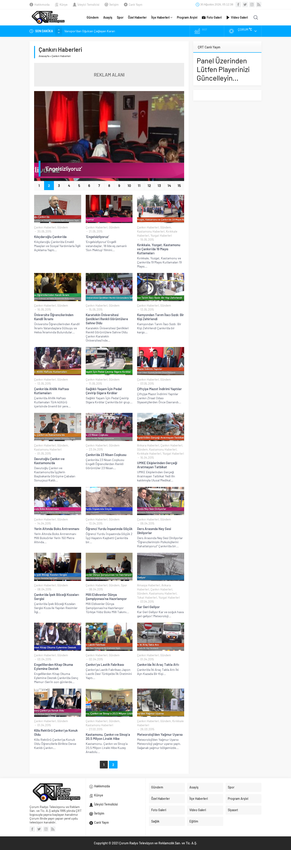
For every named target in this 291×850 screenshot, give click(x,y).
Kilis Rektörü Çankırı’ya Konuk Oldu (56, 732)
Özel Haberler (137, 17)
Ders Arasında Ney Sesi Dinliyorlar (154, 531)
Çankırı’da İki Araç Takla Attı (158, 664)
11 (139, 185)
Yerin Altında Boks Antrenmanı (56, 529)
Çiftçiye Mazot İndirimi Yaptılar (159, 389)
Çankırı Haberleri (45, 227)
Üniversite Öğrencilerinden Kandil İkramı (53, 317)
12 (149, 185)
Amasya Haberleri (148, 585)
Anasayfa (44, 55)
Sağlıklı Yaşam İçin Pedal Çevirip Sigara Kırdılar (104, 391)
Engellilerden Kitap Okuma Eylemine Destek (53, 666)
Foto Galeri (214, 17)
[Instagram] (252, 4)
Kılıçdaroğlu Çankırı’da (50, 237)
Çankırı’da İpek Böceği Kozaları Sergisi (56, 596)
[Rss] (258, 4)
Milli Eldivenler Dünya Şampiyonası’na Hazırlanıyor (106, 596)
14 (169, 185)
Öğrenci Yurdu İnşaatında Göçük (109, 529)
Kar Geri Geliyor (148, 607)
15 (179, 185)
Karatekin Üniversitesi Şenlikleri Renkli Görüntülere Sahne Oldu (107, 319)
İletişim (114, 4)
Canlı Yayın (135, 4)
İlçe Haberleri (160, 17)
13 (159, 185)
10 (129, 185)
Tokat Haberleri (147, 597)
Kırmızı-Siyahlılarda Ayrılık (81, 31)
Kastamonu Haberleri (151, 231)
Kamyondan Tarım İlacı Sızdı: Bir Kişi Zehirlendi (160, 317)
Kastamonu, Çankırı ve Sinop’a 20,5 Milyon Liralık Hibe (108, 736)
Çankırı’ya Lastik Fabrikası (105, 664)
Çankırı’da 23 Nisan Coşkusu (106, 455)
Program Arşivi (187, 17)
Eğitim (193, 821)
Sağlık (155, 821)
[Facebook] (238, 4)
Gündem (93, 17)
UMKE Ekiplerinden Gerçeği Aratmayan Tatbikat (157, 465)
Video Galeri (239, 17)
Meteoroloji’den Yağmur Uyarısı (160, 734)
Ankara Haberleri (148, 445)
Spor (120, 17)
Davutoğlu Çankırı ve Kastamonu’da (49, 461)
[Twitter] (245, 4)
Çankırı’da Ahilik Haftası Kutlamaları (51, 391)
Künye (64, 4)
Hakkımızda (42, 4)
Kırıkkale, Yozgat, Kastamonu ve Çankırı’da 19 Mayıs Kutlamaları (158, 249)
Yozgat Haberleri (161, 235)
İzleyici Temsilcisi (88, 4)
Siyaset (233, 810)
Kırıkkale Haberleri (149, 453)
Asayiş (107, 17)
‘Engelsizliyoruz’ (63, 168)
